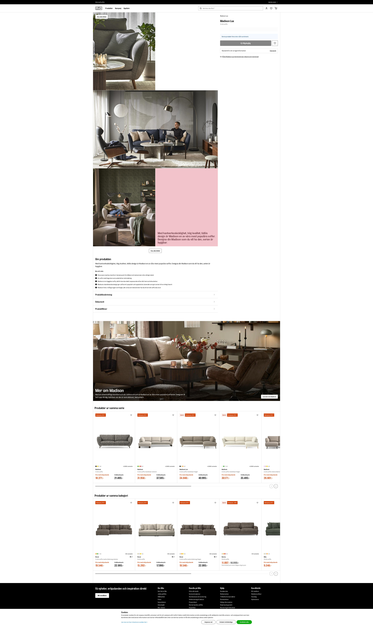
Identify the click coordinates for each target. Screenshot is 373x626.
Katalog (254, 597)
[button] (124, 51)
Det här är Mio (162, 591)
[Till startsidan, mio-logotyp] (98, 8)
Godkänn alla (244, 622)
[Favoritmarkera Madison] (131, 415)
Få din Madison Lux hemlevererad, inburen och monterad (240, 57)
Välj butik (273, 51)
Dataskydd (161, 605)
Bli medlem (102, 595)
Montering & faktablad (227, 608)
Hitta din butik (193, 591)
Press (159, 599)
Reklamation (224, 594)
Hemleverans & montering (197, 597)
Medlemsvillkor (256, 594)
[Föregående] (271, 486)
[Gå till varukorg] (276, 8)
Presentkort (193, 602)
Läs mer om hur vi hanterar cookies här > (134, 622)
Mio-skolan (161, 608)
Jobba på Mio (162, 594)
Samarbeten (162, 602)
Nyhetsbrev (255, 599)
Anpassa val (208, 622)
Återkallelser (224, 599)
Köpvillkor (192, 608)
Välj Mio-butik (272, 2)
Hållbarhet (161, 597)
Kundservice (224, 591)
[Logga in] (266, 8)
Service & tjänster (194, 594)
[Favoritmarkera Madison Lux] (275, 43)
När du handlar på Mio (196, 605)
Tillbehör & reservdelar (227, 597)
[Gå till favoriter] (271, 8)
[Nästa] (276, 486)
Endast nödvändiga (226, 622)
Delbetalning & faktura (196, 599)
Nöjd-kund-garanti (226, 605)
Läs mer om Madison (269, 397)
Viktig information (226, 602)
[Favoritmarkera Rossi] (131, 502)
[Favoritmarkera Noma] (257, 502)
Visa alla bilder (101, 17)
